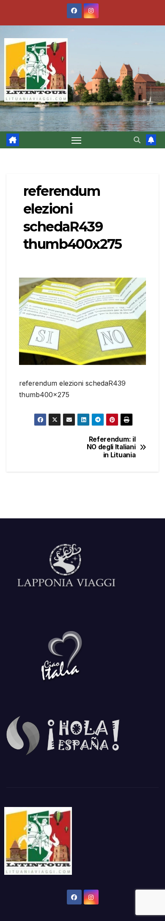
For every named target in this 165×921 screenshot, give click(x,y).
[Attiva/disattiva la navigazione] (76, 140)
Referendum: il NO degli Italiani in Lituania (111, 447)
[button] (137, 140)
